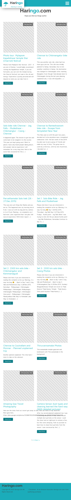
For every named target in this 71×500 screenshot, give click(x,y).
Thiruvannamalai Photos (49, 345)
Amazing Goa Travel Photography (13, 405)
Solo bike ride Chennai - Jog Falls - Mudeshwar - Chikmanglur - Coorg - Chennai (17, 129)
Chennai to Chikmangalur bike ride (52, 56)
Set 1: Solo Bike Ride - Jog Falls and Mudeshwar (50, 199)
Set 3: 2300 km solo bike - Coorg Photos (50, 269)
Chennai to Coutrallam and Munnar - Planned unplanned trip (18, 348)
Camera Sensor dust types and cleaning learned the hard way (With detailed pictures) (52, 406)
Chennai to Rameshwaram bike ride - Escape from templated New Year (50, 128)
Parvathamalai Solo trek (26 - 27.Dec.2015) (18, 199)
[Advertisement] (35, 463)
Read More (8, 83)
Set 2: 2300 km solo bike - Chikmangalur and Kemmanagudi (16, 271)
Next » (37, 440)
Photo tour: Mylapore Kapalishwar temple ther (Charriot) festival (15, 58)
